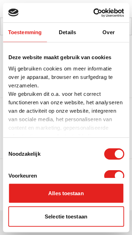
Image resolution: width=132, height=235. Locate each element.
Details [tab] (67, 32)
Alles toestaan (65, 193)
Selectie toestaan (66, 216)
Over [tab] (108, 32)
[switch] (114, 175)
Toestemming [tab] (25, 32)
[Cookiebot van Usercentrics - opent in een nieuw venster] (94, 12)
